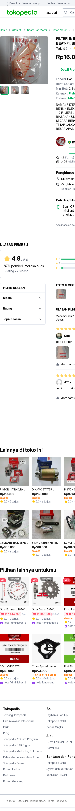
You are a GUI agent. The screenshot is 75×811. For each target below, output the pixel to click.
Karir (6, 727)
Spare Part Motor (37, 29)
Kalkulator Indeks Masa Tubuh (21, 757)
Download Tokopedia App (24, 3)
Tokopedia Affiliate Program (20, 739)
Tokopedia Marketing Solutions (22, 751)
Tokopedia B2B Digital (17, 745)
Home (3, 29)
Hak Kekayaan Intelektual (18, 721)
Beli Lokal (9, 775)
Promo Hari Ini (11, 769)
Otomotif (17, 29)
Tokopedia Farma (13, 763)
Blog (6, 733)
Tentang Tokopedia (58, 3)
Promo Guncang (13, 781)
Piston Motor (59, 29)
